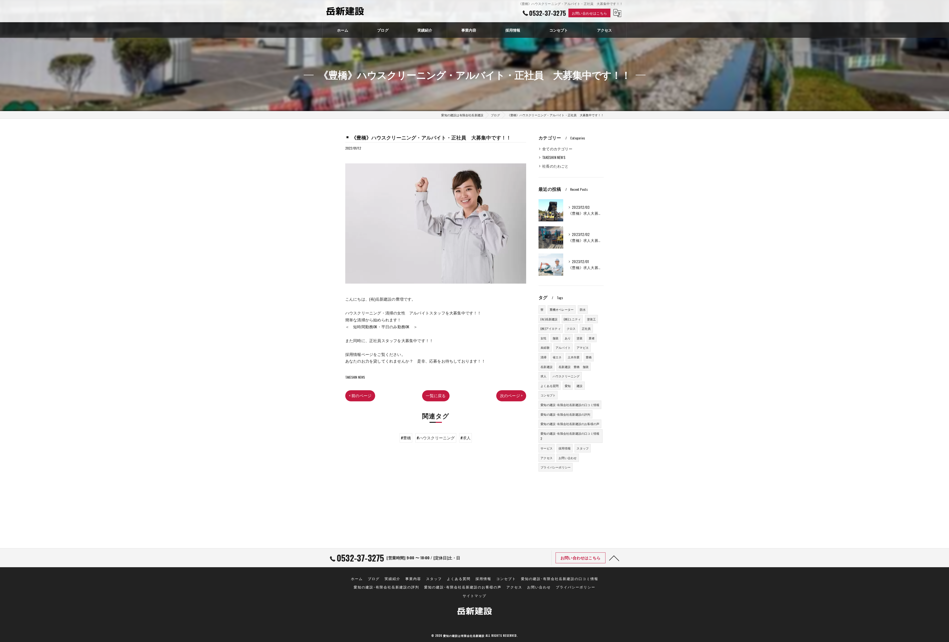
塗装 (579, 338)
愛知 (568, 386)
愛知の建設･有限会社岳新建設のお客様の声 (569, 424)
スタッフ (583, 448)
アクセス (546, 458)
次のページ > (511, 395)
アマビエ (583, 347)
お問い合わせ (568, 458)
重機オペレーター (562, 309)
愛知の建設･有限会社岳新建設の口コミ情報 (569, 405)
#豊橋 (406, 437)
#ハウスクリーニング (436, 437)
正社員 (586, 328)
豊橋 (589, 357)
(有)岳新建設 (549, 319)
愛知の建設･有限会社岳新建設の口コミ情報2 (569, 436)
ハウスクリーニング (566, 376)
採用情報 (565, 448)
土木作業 (574, 357)
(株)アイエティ (550, 328)
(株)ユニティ (572, 319)
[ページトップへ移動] (614, 558)
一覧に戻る (436, 395)
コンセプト (548, 395)
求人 (543, 376)
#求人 (465, 437)
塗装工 (591, 319)
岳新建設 (546, 367)
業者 (592, 338)
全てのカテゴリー (557, 148)
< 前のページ (360, 395)
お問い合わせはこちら (589, 13)
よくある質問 (549, 386)
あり (568, 338)
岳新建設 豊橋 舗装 (574, 367)
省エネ (557, 357)
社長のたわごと (555, 166)
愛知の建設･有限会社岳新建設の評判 (565, 414)
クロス (571, 328)
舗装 (556, 338)
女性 (543, 338)
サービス (546, 448)
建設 (579, 386)
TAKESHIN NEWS (355, 377)
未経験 (545, 347)
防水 (583, 309)
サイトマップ (474, 595)
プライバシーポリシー (555, 467)
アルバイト (563, 347)
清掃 (543, 357)
